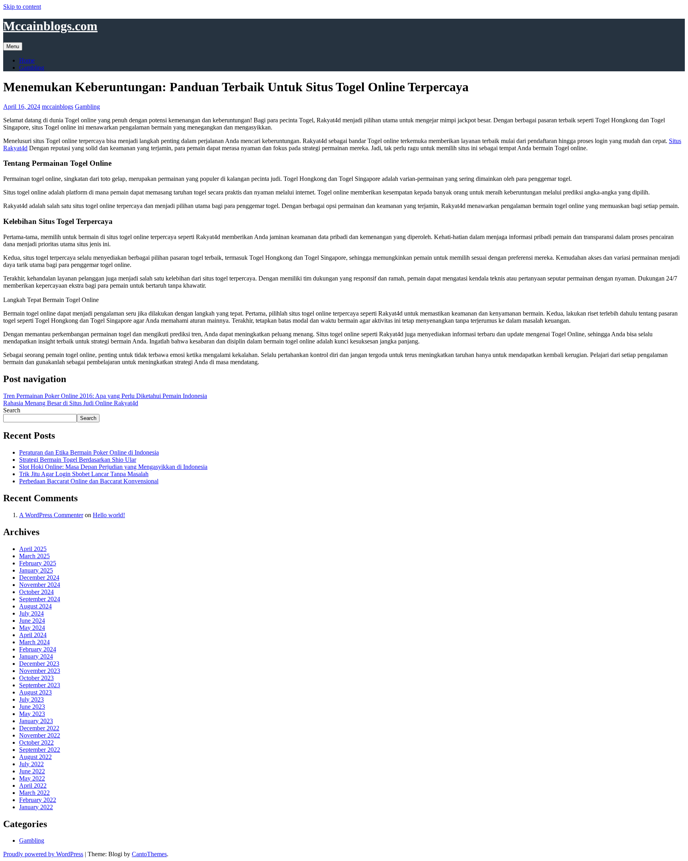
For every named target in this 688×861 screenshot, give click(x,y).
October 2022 (36, 742)
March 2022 (34, 792)
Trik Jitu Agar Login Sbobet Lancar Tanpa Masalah (84, 474)
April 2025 (33, 548)
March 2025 (34, 556)
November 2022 (39, 735)
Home (27, 60)
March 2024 (34, 642)
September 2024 (39, 599)
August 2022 (35, 756)
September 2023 (39, 685)
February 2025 (37, 563)
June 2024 (32, 620)
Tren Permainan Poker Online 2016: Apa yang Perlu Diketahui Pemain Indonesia (105, 395)
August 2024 (35, 606)
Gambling (31, 67)
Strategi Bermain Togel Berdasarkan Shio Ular (77, 459)
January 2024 (36, 656)
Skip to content (22, 6)
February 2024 (37, 649)
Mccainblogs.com (50, 26)
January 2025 (36, 570)
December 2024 (39, 577)
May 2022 (32, 778)
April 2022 (33, 785)
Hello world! (109, 515)
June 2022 (32, 771)
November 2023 (39, 670)
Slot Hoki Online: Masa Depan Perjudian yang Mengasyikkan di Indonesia (113, 466)
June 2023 (32, 706)
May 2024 (32, 627)
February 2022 (37, 799)
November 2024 (39, 584)
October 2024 (36, 591)
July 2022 (31, 764)
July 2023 (31, 699)
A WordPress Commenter (51, 515)
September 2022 (39, 749)
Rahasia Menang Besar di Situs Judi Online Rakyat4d (70, 403)
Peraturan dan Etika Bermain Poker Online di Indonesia (89, 452)
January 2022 (36, 807)
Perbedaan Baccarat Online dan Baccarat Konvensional (88, 481)
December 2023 (39, 663)
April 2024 (33, 635)
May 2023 (32, 713)
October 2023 (36, 678)
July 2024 (31, 613)
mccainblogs (57, 106)
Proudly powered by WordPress (43, 854)
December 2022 (39, 728)
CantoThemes (149, 854)
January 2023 (36, 721)
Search (11, 410)
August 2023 (35, 692)
